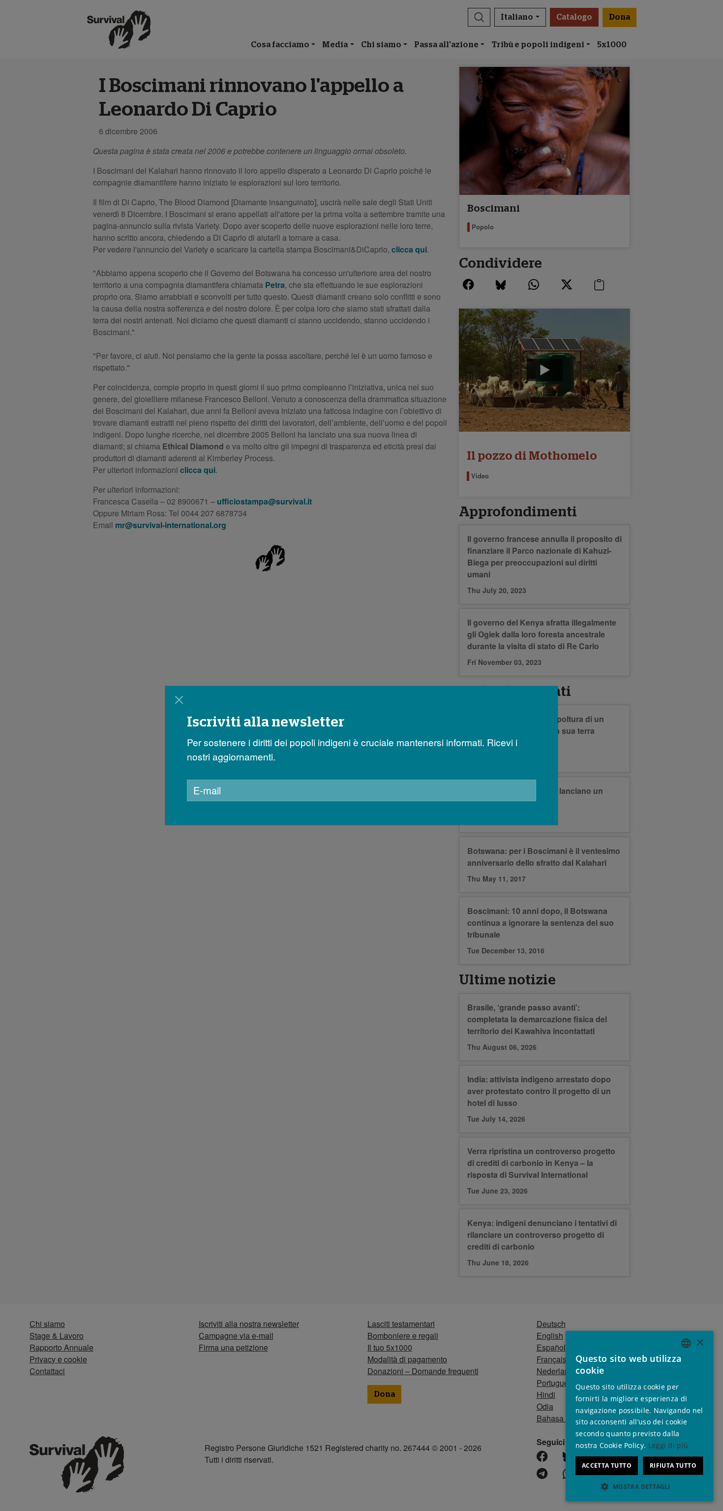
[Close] (179, 700)
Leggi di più (668, 1445)
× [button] (699, 1343)
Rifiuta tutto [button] (673, 1465)
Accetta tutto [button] (607, 1465)
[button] (639, 1486)
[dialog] (361, 755)
